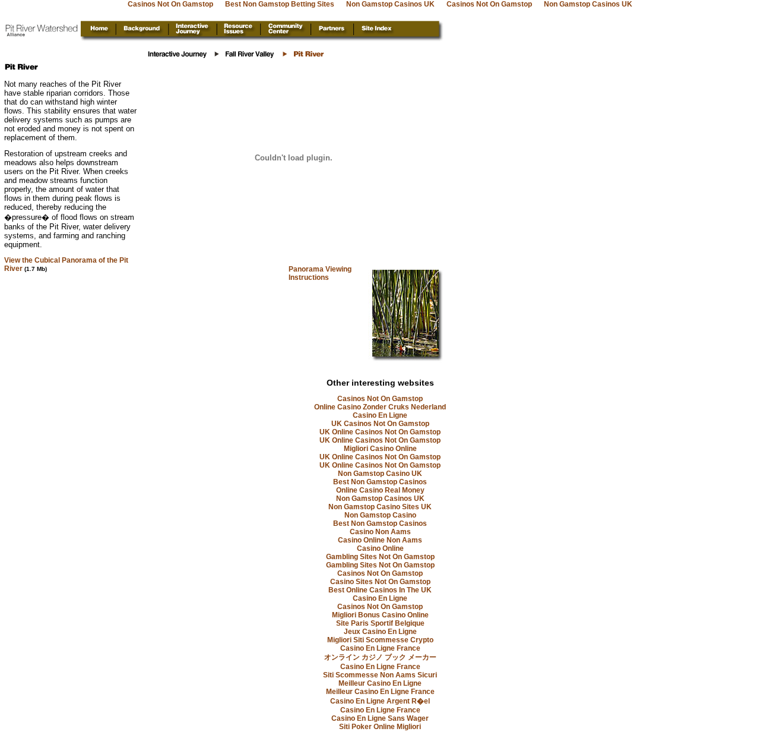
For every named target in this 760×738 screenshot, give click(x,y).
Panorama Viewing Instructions (320, 273)
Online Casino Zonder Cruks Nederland (380, 407)
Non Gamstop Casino (380, 515)
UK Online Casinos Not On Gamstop (380, 432)
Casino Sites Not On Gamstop (380, 582)
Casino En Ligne (380, 415)
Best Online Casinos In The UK (380, 590)
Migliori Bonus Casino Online (380, 615)
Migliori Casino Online (380, 448)
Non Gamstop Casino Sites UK (380, 507)
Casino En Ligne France (380, 648)
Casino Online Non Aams (380, 540)
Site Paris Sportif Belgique (380, 623)
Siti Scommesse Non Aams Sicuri (380, 675)
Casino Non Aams (380, 532)
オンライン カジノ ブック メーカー (380, 657)
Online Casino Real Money (380, 490)
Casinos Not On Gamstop (380, 399)
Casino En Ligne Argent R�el (380, 701)
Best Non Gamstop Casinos (380, 482)
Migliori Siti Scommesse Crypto (380, 640)
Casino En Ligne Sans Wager (380, 718)
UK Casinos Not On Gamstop (380, 424)
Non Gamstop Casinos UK (380, 498)
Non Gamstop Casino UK (380, 473)
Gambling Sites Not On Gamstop (380, 557)
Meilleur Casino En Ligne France (380, 691)
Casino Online (380, 548)
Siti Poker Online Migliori (380, 727)
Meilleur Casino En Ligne (380, 683)
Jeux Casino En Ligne (380, 631)
